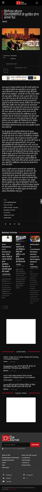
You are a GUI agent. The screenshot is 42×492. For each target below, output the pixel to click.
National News (6, 274)
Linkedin (8, 478)
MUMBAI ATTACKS (9, 210)
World (5, 361)
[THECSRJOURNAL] (21, 3)
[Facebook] (5, 224)
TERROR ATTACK (9, 215)
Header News (34, 267)
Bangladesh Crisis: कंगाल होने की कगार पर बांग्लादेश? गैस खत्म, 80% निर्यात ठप (19, 367)
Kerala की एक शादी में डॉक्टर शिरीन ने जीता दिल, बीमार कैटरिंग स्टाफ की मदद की (19, 386)
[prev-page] (3, 307)
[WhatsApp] (19, 224)
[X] (10, 224)
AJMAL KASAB (8, 207)
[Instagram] (24, 475)
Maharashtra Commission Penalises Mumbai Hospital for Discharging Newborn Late (35, 254)
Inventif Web (13, 489)
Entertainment (8, 380)
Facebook (9, 475)
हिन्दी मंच (5, 21)
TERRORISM (7, 218)
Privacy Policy (21, 448)
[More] (6, 71)
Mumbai (15, 207)
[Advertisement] (21, 331)
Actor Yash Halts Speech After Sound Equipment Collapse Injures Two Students (19, 376)
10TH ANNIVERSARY (10, 202)
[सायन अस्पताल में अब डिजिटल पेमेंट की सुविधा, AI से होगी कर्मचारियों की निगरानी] (21, 239)
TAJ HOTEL (7, 212)
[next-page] (6, 307)
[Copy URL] (14, 224)
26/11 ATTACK (8, 205)
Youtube (8, 481)
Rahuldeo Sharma (14, 57)
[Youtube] (3, 481)
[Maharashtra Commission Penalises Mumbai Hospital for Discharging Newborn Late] (35, 239)
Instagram (30, 475)
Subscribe (35, 445)
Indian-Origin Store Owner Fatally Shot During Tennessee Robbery (20, 358)
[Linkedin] (3, 478)
